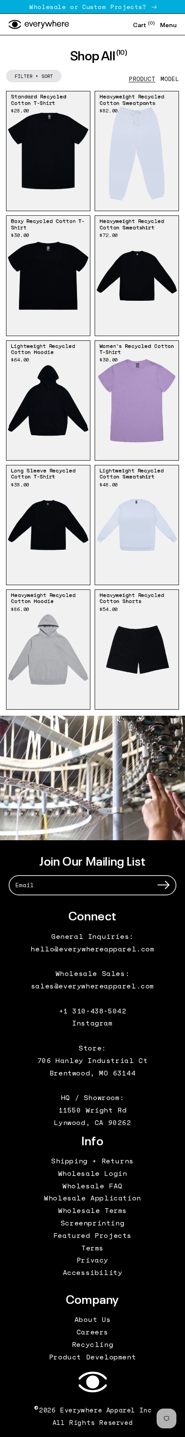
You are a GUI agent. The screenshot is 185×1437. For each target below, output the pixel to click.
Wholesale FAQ (92, 1185)
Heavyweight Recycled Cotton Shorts (131, 598)
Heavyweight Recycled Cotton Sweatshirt (131, 224)
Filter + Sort (34, 76)
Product (142, 78)
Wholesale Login (92, 1173)
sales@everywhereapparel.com (92, 986)
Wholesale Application (92, 1198)
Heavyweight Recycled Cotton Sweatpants (131, 99)
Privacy (92, 1260)
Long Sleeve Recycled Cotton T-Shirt (43, 473)
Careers (92, 1332)
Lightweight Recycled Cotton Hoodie (43, 349)
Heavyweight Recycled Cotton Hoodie (43, 598)
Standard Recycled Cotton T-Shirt (38, 99)
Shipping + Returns (92, 1160)
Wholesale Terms (92, 1210)
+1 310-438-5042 (92, 1011)
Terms (92, 1248)
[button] (144, 24)
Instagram (92, 1023)
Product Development (92, 1357)
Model (169, 78)
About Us (92, 1319)
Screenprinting (92, 1223)
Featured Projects (92, 1235)
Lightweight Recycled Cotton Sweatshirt (131, 473)
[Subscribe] (163, 885)
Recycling (92, 1344)
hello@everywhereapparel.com (92, 948)
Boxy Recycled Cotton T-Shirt (47, 224)
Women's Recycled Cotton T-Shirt (136, 349)
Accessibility (93, 1272)
